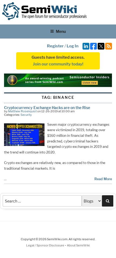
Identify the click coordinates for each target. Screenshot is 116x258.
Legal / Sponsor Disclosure (45, 245)
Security (26, 115)
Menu (61, 31)
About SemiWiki (78, 245)
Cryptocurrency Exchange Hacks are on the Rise (47, 107)
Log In (73, 46)
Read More (103, 179)
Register (55, 46)
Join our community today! (58, 64)
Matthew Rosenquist (22, 111)
